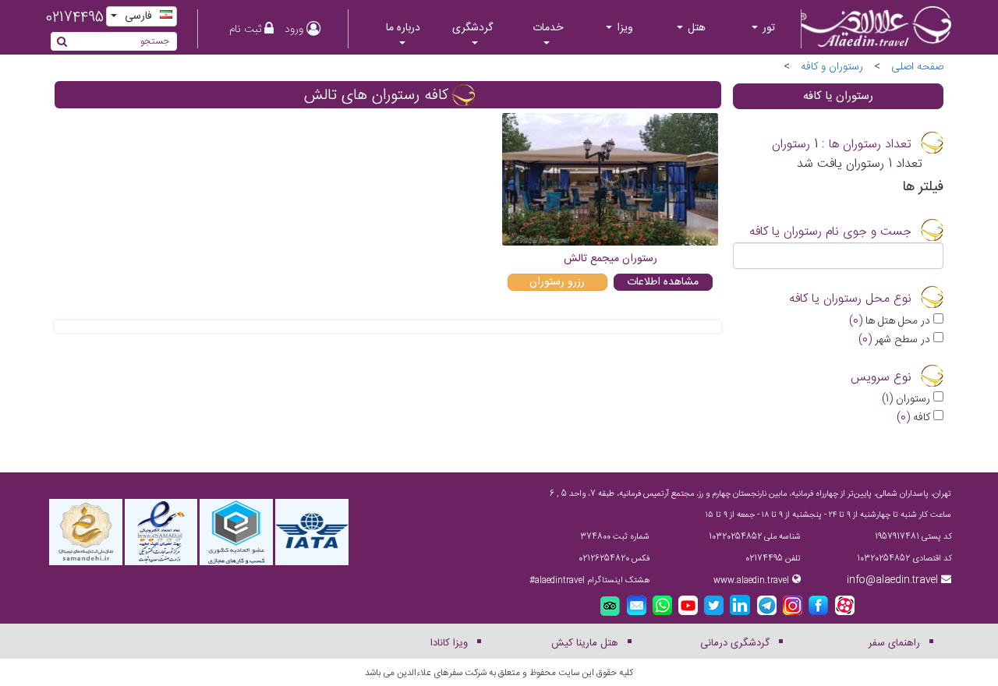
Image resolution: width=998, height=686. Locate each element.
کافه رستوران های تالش (376, 95)
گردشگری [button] (472, 28)
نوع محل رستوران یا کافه (850, 299)
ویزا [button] (623, 28)
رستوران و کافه (832, 67)
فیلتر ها (922, 188)
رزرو (557, 282)
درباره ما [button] (403, 28)
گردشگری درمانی (735, 643)
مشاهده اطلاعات (663, 282)
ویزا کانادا (449, 643)
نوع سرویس (881, 378)
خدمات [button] (548, 28)
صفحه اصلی (917, 67)
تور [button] (767, 28)
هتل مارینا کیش (584, 643)
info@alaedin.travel (892, 580)
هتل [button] (695, 28)
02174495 (74, 18)
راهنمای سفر (894, 643)
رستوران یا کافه (838, 96)
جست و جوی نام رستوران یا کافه (830, 232)
